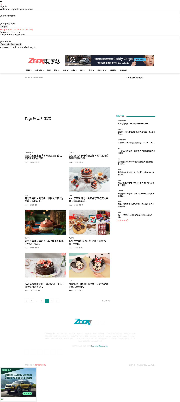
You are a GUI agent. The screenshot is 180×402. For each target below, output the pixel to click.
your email (5, 41)
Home (27, 77)
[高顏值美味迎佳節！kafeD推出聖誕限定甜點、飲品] (45, 222)
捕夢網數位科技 (40, 365)
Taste (71, 152)
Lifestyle (29, 152)
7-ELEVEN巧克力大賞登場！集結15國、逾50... (87, 242)
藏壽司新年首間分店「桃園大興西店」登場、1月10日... (44, 200)
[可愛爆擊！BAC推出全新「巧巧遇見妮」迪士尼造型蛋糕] (89, 265)
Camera (120, 191)
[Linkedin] (40, 352)
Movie (120, 169)
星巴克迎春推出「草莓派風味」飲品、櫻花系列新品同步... (44, 157)
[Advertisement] (67, 97)
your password (7, 23)
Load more (121, 220)
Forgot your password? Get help (16, 29)
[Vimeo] (150, 50)
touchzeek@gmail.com (99, 346)
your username (7, 15)
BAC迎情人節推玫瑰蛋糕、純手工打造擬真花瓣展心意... (88, 157)
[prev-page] (27, 301)
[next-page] (57, 301)
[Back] (1, 4)
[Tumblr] (53, 352)
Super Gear (122, 121)
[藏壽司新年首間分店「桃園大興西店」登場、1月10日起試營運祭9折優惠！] (45, 179)
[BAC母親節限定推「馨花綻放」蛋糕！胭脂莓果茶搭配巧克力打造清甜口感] (45, 265)
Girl (119, 159)
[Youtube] (154, 50)
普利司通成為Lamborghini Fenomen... (134, 124)
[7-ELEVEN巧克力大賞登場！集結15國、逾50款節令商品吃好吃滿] (89, 222)
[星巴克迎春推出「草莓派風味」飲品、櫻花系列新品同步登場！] (45, 137)
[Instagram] (143, 50)
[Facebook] (140, 50)
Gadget (120, 129)
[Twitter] (147, 50)
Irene (26, 162)
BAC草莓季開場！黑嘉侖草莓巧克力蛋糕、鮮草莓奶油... (88, 200)
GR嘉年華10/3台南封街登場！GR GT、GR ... (136, 143)
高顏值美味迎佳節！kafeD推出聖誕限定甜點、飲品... (44, 242)
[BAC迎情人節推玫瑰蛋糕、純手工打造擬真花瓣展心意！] (89, 137)
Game (119, 180)
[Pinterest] (46, 352)
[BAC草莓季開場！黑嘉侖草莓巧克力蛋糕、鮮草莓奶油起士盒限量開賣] (89, 179)
